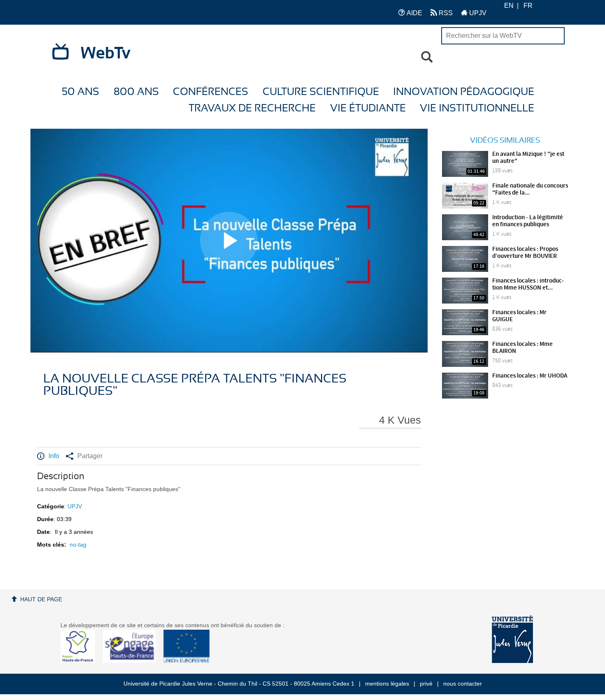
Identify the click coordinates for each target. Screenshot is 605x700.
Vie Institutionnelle (477, 108)
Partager (89, 455)
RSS (445, 12)
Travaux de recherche (252, 108)
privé (426, 683)
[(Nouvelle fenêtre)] (512, 639)
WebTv (105, 53)
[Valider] (426, 57)
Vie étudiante (368, 108)
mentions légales (387, 683)
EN (509, 5)
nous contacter (462, 683)
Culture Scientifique (321, 92)
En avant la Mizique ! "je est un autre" (528, 157)
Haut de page (41, 599)
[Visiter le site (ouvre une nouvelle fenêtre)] (80, 660)
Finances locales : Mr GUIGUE (519, 316)
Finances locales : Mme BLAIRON (522, 347)
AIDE (413, 12)
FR (528, 5)
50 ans (80, 92)
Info (54, 455)
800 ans (136, 92)
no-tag (78, 544)
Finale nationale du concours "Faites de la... (530, 189)
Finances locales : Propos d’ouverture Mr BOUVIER (525, 252)
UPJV (477, 12)
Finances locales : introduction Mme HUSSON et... (528, 284)
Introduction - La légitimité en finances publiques (527, 221)
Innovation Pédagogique (463, 92)
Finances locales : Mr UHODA (529, 376)
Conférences (210, 92)
